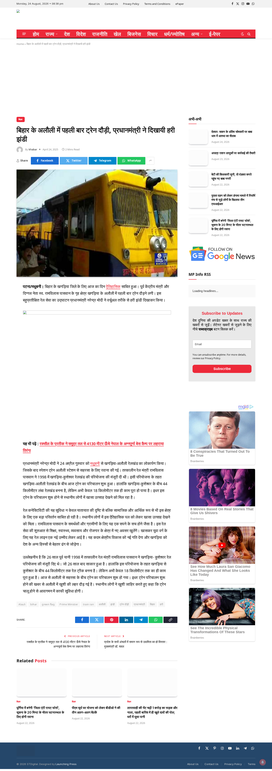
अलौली (102, 604)
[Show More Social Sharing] (150, 161)
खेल (117, 34)
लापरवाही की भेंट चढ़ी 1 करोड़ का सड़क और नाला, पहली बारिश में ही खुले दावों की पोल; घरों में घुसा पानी (152, 712)
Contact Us (111, 4)
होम (36, 34)
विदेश (81, 34)
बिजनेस (134, 34)
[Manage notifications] (262, 762)
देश (67, 34)
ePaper (179, 4)
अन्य (195, 34)
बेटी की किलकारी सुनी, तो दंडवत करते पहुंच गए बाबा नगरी (231, 176)
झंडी (113, 604)
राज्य (50, 34)
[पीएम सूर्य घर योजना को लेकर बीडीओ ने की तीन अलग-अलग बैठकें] (97, 682)
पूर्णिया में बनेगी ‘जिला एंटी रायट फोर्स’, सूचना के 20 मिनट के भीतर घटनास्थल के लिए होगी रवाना (40, 712)
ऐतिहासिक (113, 286)
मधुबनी (95, 463)
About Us (94, 4)
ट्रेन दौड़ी (124, 604)
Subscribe (222, 369)
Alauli (22, 604)
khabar (33, 149)
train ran (88, 604)
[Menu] (24, 33)
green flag (48, 604)
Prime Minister (69, 604)
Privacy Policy (131, 4)
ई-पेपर (214, 34)
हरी (161, 604)
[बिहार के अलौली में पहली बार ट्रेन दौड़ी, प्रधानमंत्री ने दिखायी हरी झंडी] (97, 223)
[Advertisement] (136, 80)
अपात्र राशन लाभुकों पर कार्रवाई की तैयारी (233, 153)
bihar (33, 604)
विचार (152, 34)
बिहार (21, 119)
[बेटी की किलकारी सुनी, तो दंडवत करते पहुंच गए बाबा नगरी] (198, 179)
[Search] (248, 34)
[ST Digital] (32, 19)
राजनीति (99, 34)
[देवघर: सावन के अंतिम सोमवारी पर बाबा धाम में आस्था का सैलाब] (198, 136)
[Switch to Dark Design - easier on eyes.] (242, 33)
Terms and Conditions (157, 4)
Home (20, 44)
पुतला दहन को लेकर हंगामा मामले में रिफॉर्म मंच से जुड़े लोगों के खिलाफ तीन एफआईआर (233, 200)
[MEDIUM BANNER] (97, 313)
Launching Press (66, 764)
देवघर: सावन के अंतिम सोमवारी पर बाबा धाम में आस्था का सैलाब (231, 134)
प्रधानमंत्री (139, 604)
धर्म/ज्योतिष (174, 34)
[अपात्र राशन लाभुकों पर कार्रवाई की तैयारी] (198, 158)
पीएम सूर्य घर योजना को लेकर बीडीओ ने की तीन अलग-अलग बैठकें (96, 710)
